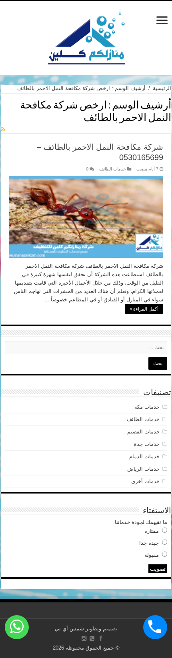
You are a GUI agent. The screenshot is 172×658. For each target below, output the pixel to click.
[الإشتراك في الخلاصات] (3, 129)
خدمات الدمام (144, 456)
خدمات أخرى (145, 481)
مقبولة (151, 555)
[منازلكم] (86, 36)
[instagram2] (84, 638)
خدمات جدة (147, 444)
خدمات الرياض (143, 469)
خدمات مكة (147, 407)
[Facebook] (100, 638)
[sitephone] (92, 638)
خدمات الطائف (112, 169)
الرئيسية (162, 88)
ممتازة (151, 531)
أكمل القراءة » (144, 309)
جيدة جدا (149, 543)
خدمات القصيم (143, 432)
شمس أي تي (69, 629)
